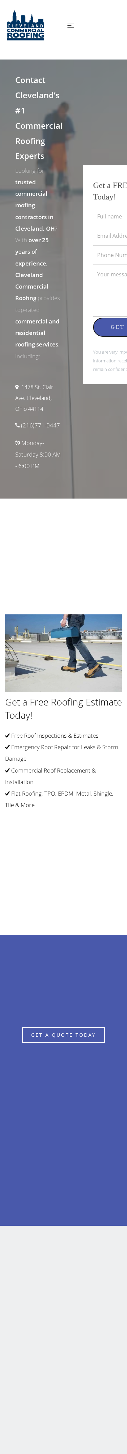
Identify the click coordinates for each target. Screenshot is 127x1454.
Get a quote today (63, 1035)
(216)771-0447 (40, 425)
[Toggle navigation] (71, 25)
